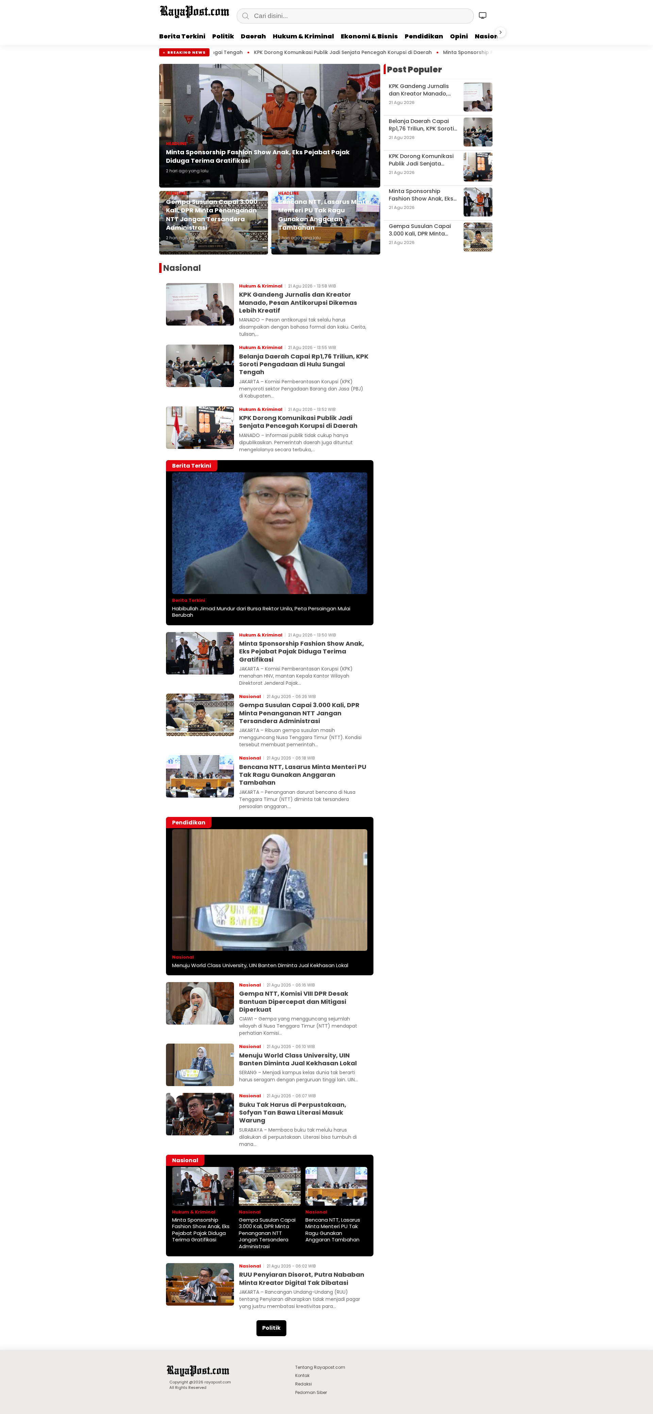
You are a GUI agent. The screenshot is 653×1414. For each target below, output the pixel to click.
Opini (459, 36)
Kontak (302, 1375)
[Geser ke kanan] (501, 32)
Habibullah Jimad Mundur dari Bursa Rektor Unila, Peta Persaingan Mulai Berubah (261, 611)
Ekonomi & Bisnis (369, 36)
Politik (223, 36)
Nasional (490, 36)
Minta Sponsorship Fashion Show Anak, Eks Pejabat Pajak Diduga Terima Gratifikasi (394, 52)
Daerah (253, 36)
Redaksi (303, 1384)
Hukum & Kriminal (303, 36)
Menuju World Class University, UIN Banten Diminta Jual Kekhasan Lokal (260, 965)
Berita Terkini (182, 36)
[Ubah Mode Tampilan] (484, 15)
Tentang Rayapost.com (320, 1367)
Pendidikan (424, 36)
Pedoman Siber (311, 1392)
